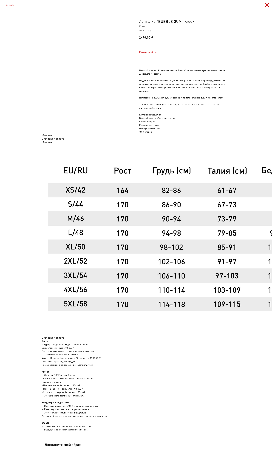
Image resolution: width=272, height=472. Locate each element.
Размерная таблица (148, 52)
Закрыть (10, 4)
